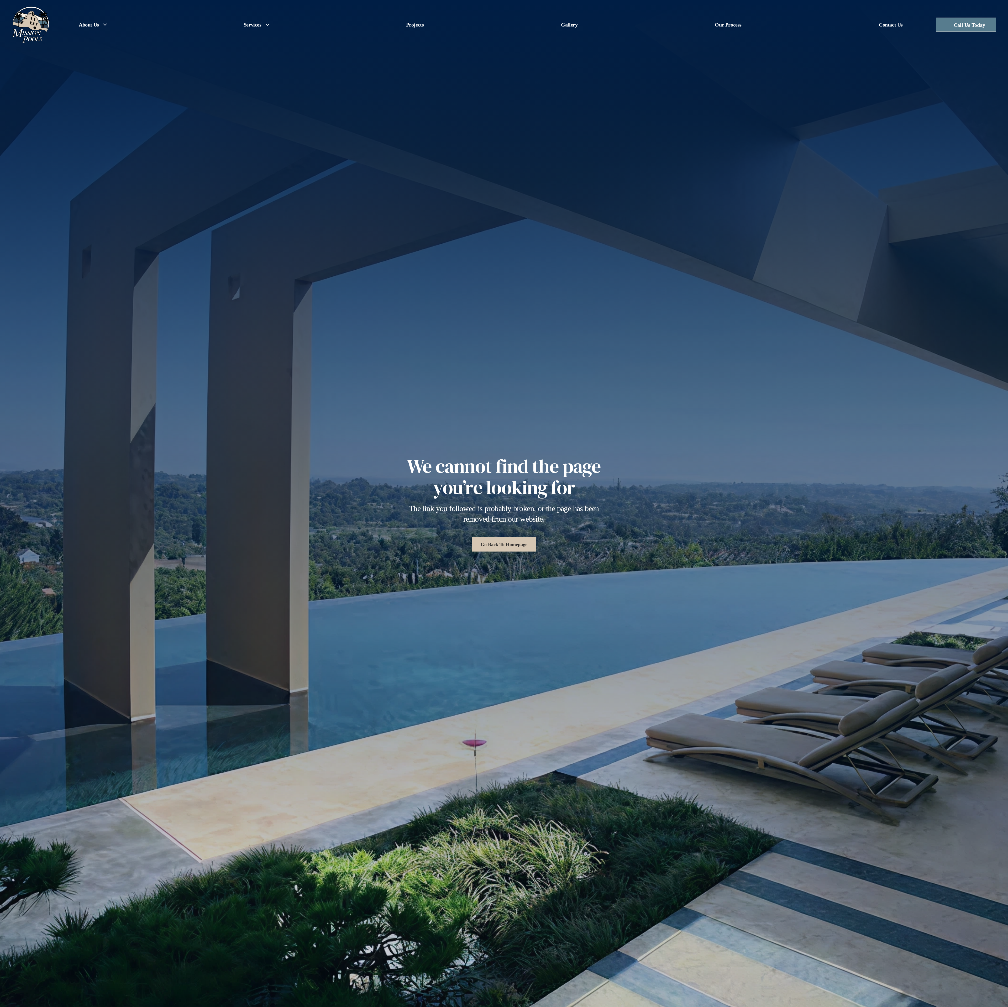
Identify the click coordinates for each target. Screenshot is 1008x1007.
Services (252, 25)
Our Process (728, 25)
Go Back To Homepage (504, 544)
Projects (415, 25)
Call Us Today (969, 25)
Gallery (569, 25)
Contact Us (891, 25)
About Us (89, 25)
